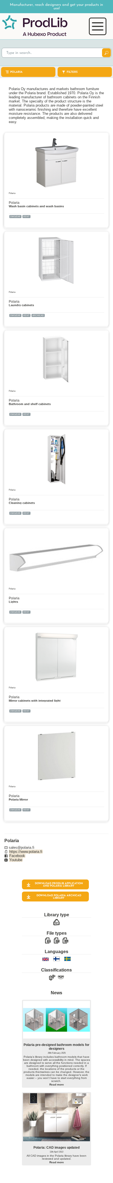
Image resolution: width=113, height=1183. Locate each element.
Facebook (17, 856)
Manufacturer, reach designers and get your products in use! (56, 6)
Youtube (15, 860)
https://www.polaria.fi (25, 852)
